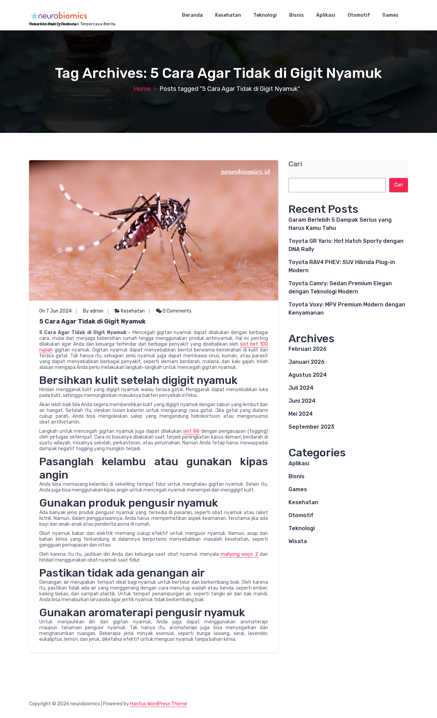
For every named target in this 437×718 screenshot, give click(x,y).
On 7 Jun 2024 (55, 311)
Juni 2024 (301, 401)
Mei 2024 (300, 414)
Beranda (192, 15)
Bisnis (296, 15)
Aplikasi (325, 15)
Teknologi (265, 15)
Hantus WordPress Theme (158, 704)
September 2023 (311, 427)
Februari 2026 (307, 349)
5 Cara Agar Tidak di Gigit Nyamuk (92, 321)
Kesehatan (228, 15)
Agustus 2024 (307, 375)
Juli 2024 (300, 388)
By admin (93, 311)
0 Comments (176, 311)
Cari (295, 164)
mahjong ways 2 (239, 554)
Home (142, 89)
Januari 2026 (306, 362)
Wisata (297, 541)
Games (390, 15)
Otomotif (359, 15)
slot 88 (191, 431)
